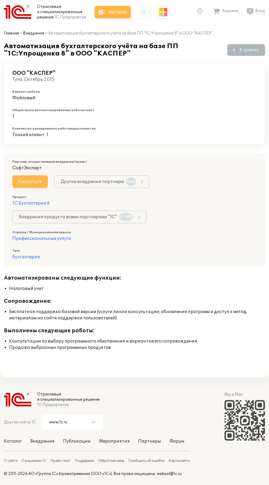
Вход (260, 11)
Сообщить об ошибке (146, 461)
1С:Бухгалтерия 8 (31, 203)
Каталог (13, 441)
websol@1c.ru (169, 474)
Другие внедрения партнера (98, 181)
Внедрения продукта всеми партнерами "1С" (75, 217)
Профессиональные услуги (41, 238)
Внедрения (33, 33)
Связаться (30, 181)
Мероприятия (114, 441)
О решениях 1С (34, 461)
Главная (11, 33)
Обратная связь (111, 461)
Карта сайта (179, 461)
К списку (249, 50)
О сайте (10, 461)
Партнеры (149, 441)
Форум (176, 441)
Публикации (77, 441)
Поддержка (84, 461)
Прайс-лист (60, 461)
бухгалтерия (26, 257)
